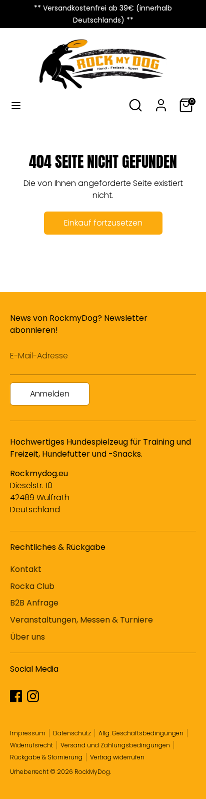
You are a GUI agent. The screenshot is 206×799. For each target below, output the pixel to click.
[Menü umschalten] (16, 105)
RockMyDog (92, 771)
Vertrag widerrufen (117, 757)
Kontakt (26, 569)
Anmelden (50, 393)
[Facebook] (16, 696)
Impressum (28, 733)
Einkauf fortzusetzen (103, 223)
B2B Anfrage (34, 603)
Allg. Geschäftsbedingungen (141, 733)
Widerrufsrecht (31, 745)
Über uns (27, 637)
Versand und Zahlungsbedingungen (115, 745)
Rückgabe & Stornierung (46, 757)
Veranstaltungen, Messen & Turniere (81, 620)
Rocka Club (32, 586)
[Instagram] (33, 696)
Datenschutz (72, 733)
